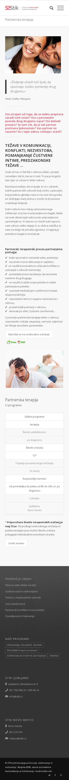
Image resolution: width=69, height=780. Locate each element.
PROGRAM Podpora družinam (22, 650)
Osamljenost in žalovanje (19, 616)
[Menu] (58, 8)
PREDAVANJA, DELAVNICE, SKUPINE (24, 645)
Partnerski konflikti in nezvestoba (24, 610)
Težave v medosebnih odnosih (23, 597)
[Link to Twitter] (49, 775)
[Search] (49, 8)
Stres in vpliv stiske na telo (20, 585)
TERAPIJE (53, 655)
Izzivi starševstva (15, 604)
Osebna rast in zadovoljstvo (21, 591)
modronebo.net (43, 771)
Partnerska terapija (19, 19)
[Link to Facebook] (55, 775)
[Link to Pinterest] (61, 775)
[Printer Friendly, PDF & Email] (16, 343)
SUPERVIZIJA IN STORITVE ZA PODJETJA (26, 655)
